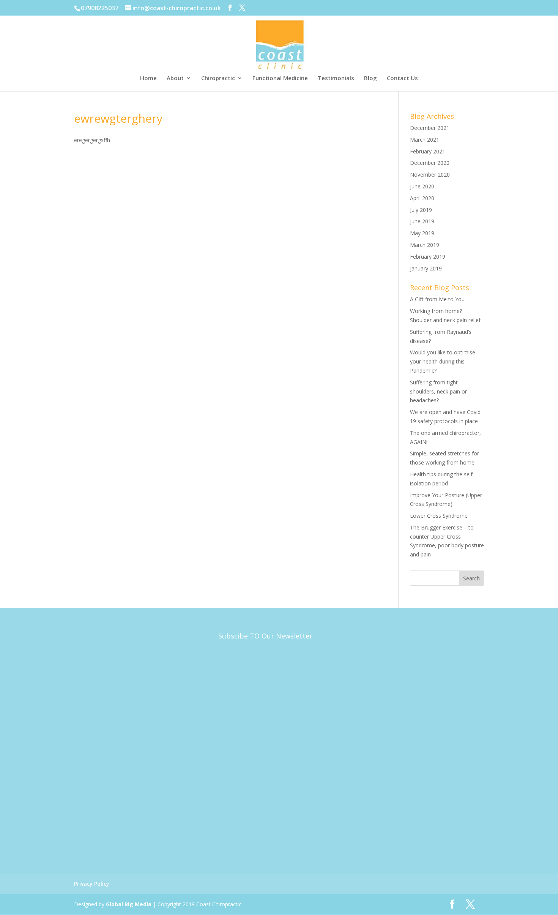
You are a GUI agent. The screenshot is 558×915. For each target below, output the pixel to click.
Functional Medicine (280, 78)
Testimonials (336, 78)
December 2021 (429, 127)
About (175, 78)
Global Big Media (128, 904)
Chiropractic (218, 78)
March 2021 (424, 139)
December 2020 (429, 162)
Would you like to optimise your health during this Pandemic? (442, 361)
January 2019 (426, 268)
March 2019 (424, 244)
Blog (370, 78)
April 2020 (422, 198)
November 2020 (430, 174)
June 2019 (422, 221)
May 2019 (422, 233)
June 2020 (422, 186)
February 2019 (427, 256)
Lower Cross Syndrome (439, 515)
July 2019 (421, 209)
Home (148, 78)
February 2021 (427, 151)
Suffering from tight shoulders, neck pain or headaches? (438, 391)
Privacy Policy (91, 883)
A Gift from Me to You (437, 299)
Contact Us (402, 78)
